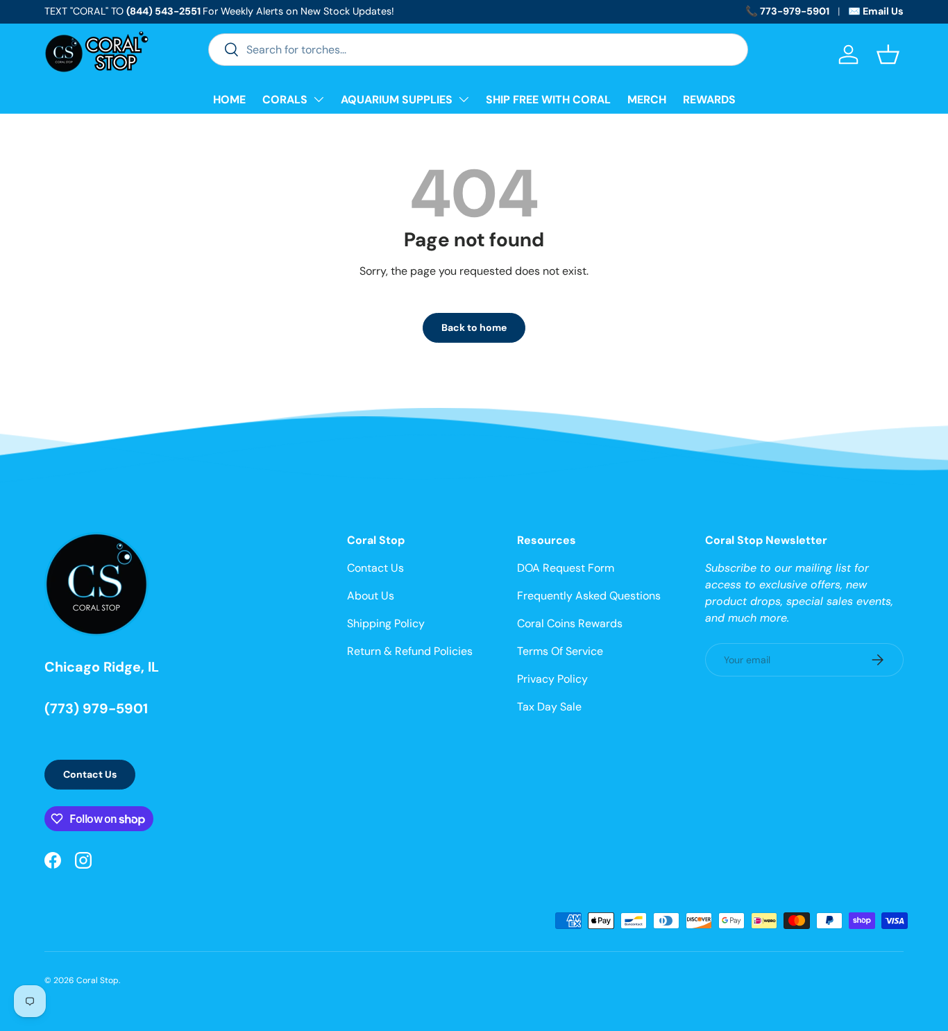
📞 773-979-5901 (787, 11)
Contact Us (90, 774)
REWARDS (709, 99)
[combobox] (478, 49)
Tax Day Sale (549, 706)
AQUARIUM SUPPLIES (396, 99)
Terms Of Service (560, 651)
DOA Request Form (565, 568)
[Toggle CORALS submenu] (318, 99)
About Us (370, 595)
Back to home (474, 327)
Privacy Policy (552, 679)
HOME (229, 99)
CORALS (284, 99)
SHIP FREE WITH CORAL (548, 99)
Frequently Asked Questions (589, 595)
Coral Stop (97, 980)
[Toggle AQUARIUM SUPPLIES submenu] (463, 99)
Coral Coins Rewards (570, 623)
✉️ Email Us (876, 11)
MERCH (646, 99)
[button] (888, 54)
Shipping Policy (386, 623)
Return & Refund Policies (410, 651)
